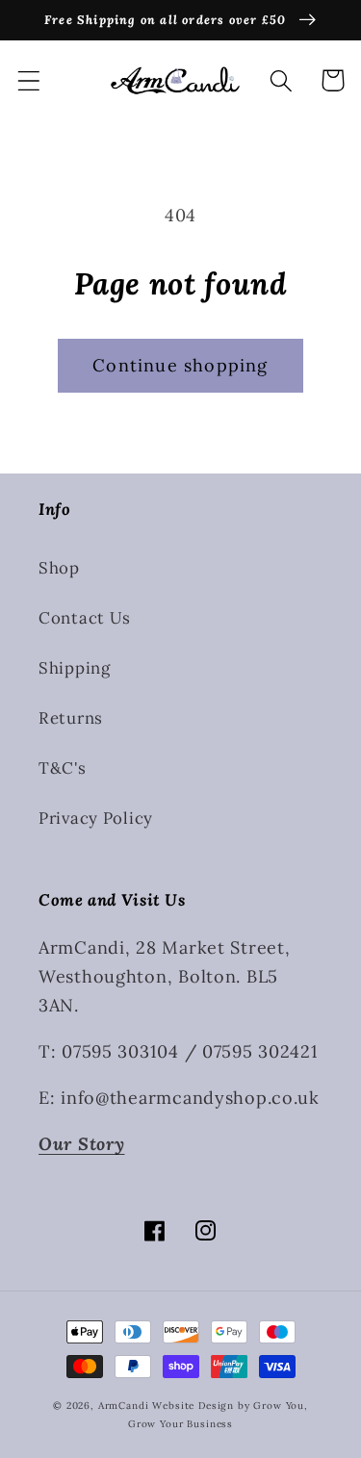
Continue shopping (180, 365)
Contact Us (85, 617)
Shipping (75, 667)
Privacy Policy (96, 818)
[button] (29, 80)
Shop (59, 567)
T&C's (63, 768)
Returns (71, 718)
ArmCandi (123, 1405)
